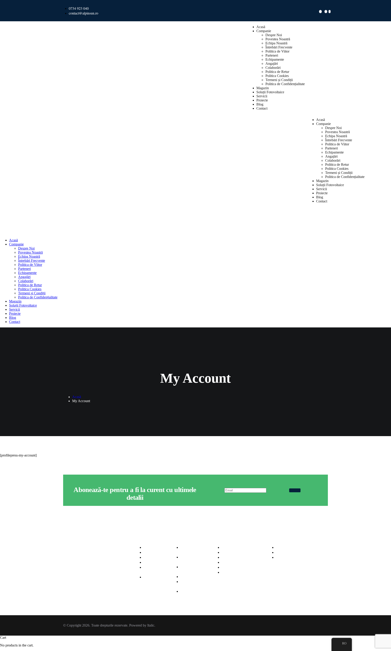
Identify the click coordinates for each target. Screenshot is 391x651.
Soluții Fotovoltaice (270, 92)
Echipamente (274, 59)
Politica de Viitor (277, 51)
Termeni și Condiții (279, 80)
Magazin (262, 88)
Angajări (271, 63)
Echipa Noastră (276, 43)
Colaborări (273, 68)
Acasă (260, 27)
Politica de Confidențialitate (285, 84)
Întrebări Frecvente (278, 47)
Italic (150, 625)
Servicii (261, 96)
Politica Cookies (277, 76)
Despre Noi (273, 35)
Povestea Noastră (277, 39)
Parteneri (271, 55)
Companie (263, 31)
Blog (259, 104)
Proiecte (262, 100)
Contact (261, 108)
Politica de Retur (277, 72)
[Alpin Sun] (8, 219)
